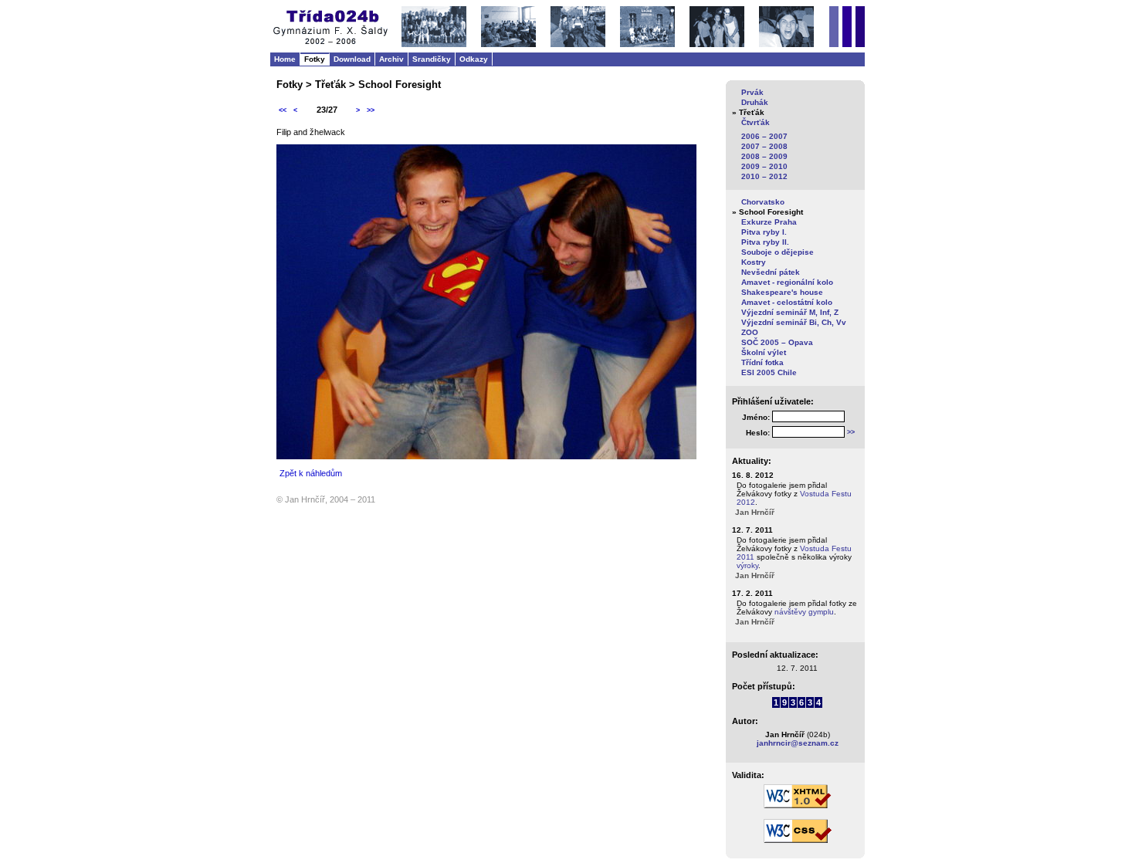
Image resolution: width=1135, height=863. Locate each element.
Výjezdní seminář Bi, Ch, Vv (793, 322)
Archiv (391, 59)
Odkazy (473, 59)
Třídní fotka (762, 362)
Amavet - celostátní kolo (786, 302)
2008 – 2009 (764, 156)
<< (282, 110)
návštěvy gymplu (804, 611)
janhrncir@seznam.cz (798, 743)
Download (352, 59)
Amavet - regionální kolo (787, 282)
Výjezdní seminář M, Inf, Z (790, 312)
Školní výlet (763, 352)
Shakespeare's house (782, 292)
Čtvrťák (755, 122)
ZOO (749, 332)
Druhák (754, 102)
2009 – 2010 (764, 166)
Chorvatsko (762, 202)
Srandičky (431, 59)
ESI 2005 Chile (769, 372)
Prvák (752, 92)
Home (285, 59)
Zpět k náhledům (311, 473)
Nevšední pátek (770, 272)
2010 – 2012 (764, 176)
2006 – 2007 (764, 136)
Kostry (753, 262)
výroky (747, 565)
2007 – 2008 (764, 146)
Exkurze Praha (769, 222)
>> (370, 110)
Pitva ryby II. (765, 242)
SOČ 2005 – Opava (777, 342)
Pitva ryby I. (764, 232)
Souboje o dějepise (777, 252)
